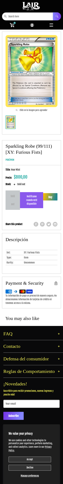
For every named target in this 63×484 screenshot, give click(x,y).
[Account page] (32, 25)
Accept (30, 459)
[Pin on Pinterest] (42, 224)
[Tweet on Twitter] (48, 224)
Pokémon (10, 159)
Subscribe (13, 416)
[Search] (57, 16)
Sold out (13, 200)
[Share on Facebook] (36, 224)
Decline (30, 467)
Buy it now (50, 197)
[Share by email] (55, 224)
